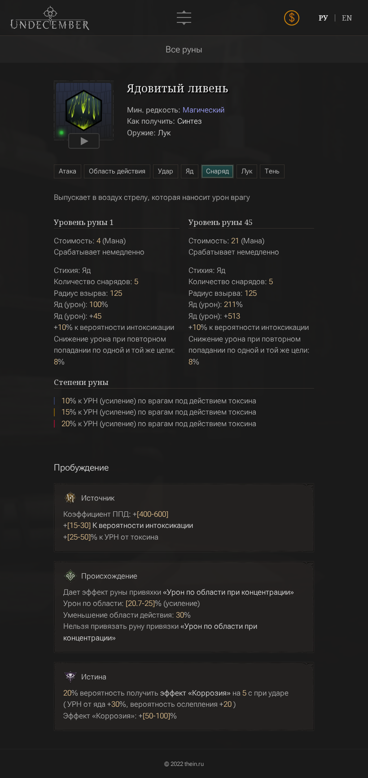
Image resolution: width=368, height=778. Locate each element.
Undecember (49, 18)
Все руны (184, 49)
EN (347, 18)
